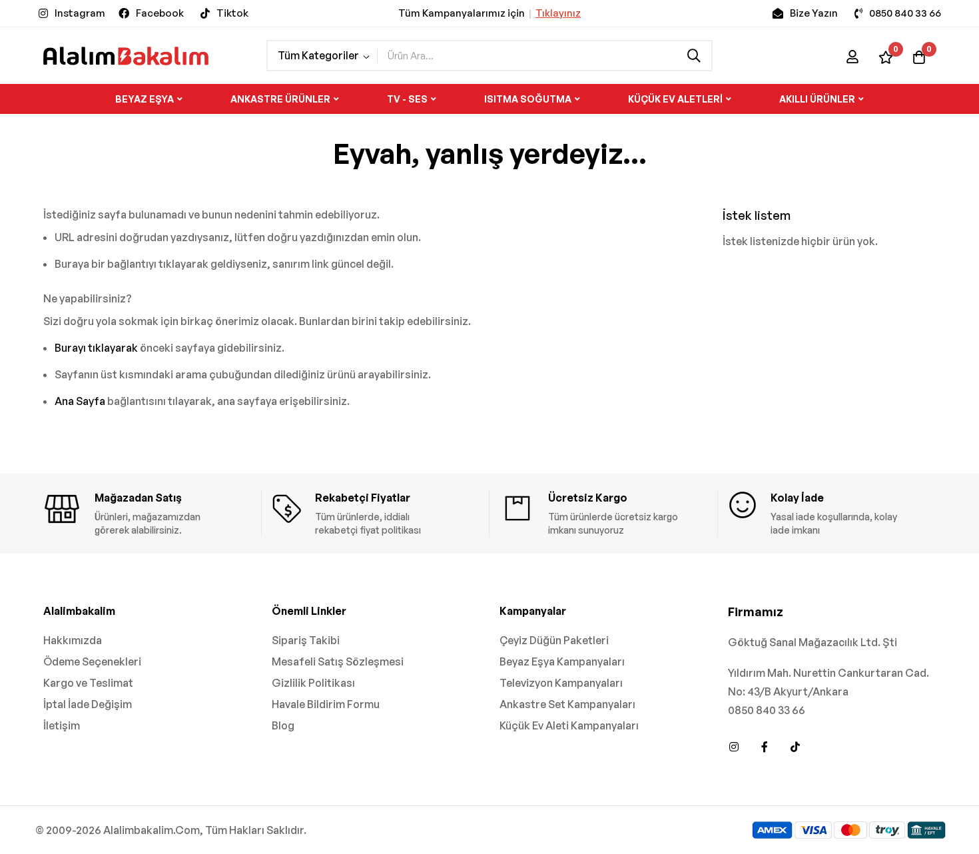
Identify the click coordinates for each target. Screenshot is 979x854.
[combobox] (544, 55)
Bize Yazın (814, 13)
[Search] (694, 55)
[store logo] (125, 56)
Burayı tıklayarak (96, 347)
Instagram (80, 13)
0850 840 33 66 (905, 13)
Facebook (160, 13)
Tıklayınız (558, 13)
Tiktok (232, 13)
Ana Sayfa (80, 401)
